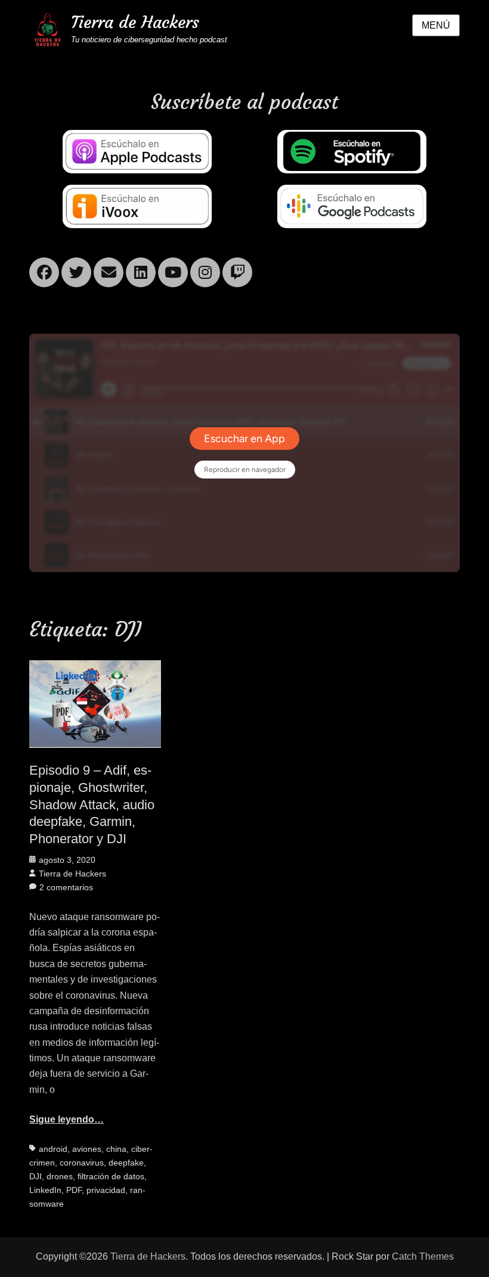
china (116, 1149)
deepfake (126, 1162)
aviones (86, 1149)
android (53, 1149)
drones (60, 1176)
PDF (74, 1190)
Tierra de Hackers (135, 22)
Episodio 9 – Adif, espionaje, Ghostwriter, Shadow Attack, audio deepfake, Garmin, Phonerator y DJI (91, 804)
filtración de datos (111, 1176)
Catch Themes (423, 1256)
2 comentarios (66, 887)
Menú (436, 25)
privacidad (105, 1190)
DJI (35, 1176)
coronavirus (82, 1162)
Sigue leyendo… (66, 1119)
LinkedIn (45, 1190)
